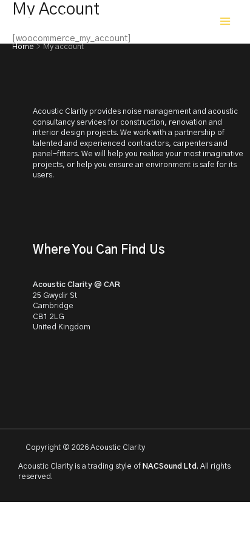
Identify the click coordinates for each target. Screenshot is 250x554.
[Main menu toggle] (225, 21)
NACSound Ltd (170, 466)
